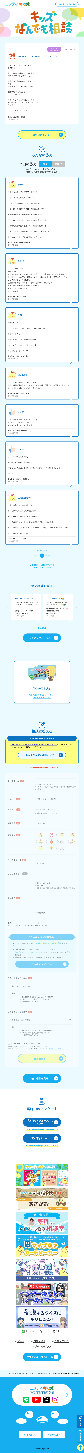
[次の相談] (76, 608)
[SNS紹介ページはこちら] (42, 1395)
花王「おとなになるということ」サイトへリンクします (42, 696)
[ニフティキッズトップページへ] (17, 4)
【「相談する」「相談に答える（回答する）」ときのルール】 (33, 744)
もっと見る (42, 627)
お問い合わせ (30, 1434)
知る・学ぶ (39, 1341)
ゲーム (20, 1341)
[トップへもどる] (80, 1447)
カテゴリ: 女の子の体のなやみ (40, 1373)
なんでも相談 (23, 1373)
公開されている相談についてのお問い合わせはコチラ (42, 566)
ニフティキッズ (10, 1373)
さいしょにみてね (67, 4)
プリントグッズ (43, 1346)
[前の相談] (7, 608)
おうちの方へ (54, 1434)
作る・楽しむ (61, 1341)
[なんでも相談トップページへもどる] (42, 22)
